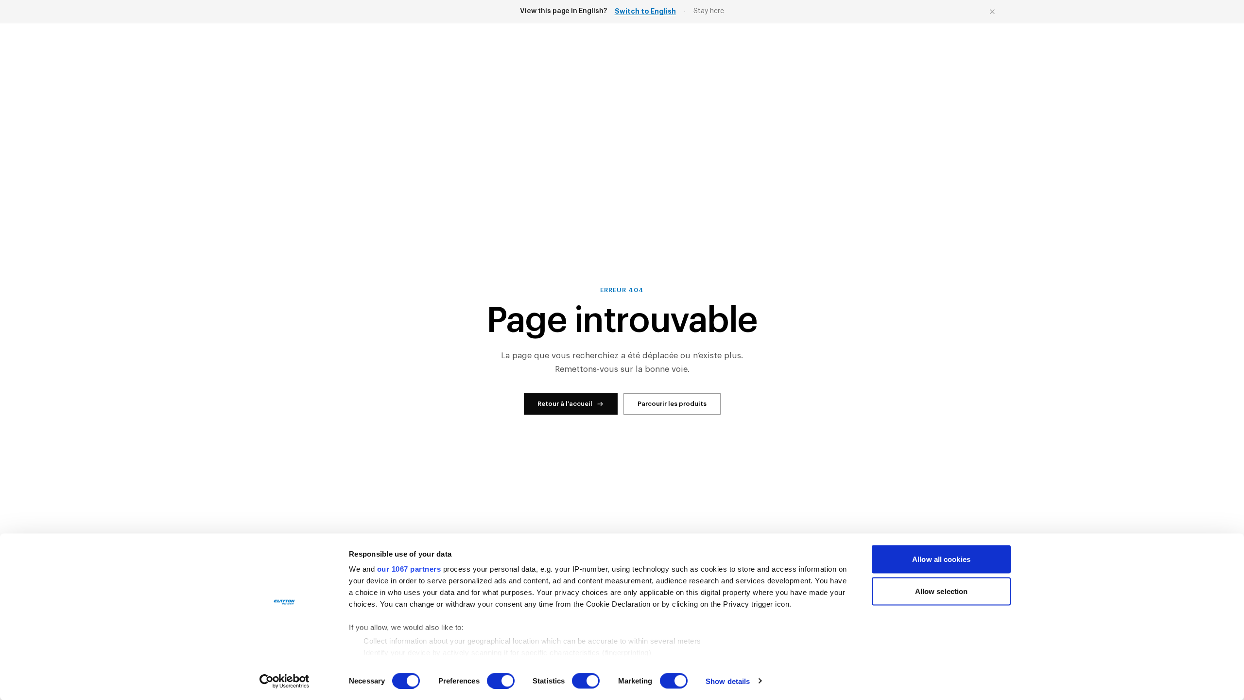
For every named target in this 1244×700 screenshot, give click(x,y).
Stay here (708, 11)
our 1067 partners (409, 569)
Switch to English (645, 11)
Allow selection (941, 591)
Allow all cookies (941, 559)
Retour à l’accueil (564, 404)
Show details (728, 681)
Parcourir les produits (672, 404)
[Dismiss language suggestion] (992, 11)
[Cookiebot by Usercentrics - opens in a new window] (284, 681)
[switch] (501, 680)
